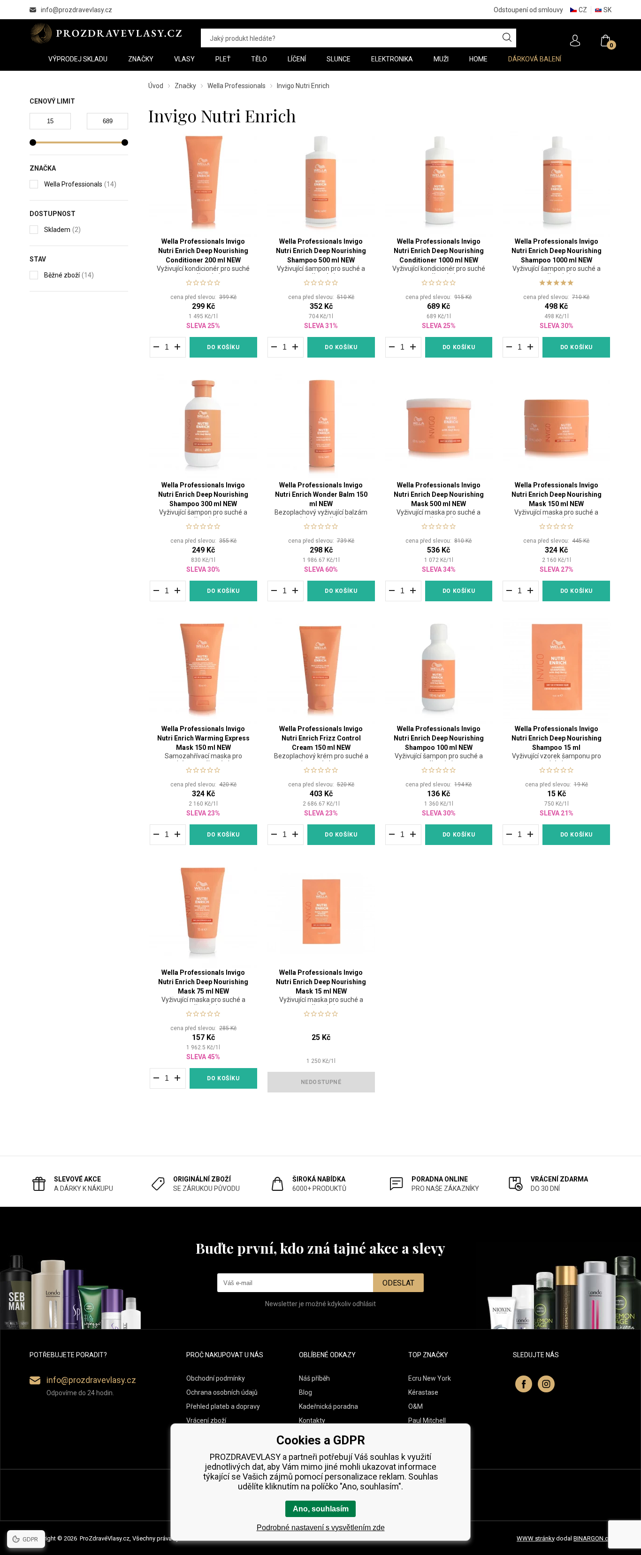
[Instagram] (546, 1384)
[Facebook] (523, 1384)
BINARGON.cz (592, 1538)
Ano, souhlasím (321, 1509)
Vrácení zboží (206, 1420)
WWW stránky (536, 1538)
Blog (305, 1392)
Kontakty (312, 1420)
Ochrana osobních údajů (222, 1392)
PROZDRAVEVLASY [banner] (106, 33)
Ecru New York (429, 1378)
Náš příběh (314, 1378)
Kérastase (423, 1392)
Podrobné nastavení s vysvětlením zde (321, 1528)
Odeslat (398, 1282)
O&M (415, 1406)
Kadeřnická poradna (328, 1406)
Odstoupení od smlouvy (528, 10)
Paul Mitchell (427, 1420)
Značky (185, 86)
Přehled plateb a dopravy (223, 1406)
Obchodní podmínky (215, 1378)
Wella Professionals (236, 86)
